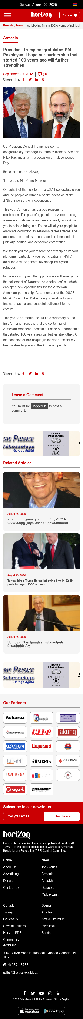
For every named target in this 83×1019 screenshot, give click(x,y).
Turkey (8, 912)
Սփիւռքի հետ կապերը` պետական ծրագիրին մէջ (35, 644)
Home (7, 860)
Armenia (47, 874)
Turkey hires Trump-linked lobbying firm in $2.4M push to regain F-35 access (40, 582)
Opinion (47, 905)
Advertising (11, 874)
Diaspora (48, 887)
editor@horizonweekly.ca (21, 972)
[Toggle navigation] (7, 15)
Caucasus (10, 919)
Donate (67, 15)
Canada (9, 905)
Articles (47, 912)
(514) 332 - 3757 (15, 965)
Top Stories (49, 867)
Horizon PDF (12, 933)
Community (11, 939)
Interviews (49, 926)
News (46, 860)
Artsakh (47, 880)
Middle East (50, 894)
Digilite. (66, 999)
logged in (39, 406)
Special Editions (14, 926)
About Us (10, 867)
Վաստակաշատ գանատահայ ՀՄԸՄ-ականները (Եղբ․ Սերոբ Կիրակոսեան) (37, 521)
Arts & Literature (53, 919)
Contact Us (11, 887)
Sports (46, 933)
